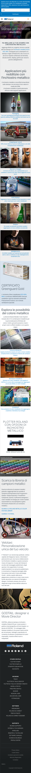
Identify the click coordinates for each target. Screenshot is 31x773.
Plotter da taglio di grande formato (15, 684)
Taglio (15, 679)
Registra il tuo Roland (15, 733)
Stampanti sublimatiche (15, 666)
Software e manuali (15, 735)
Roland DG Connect (15, 711)
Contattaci (15, 760)
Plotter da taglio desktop (15, 681)
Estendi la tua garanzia (15, 728)
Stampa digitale (15, 659)
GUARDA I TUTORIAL (8, 514)
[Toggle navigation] (2, 19)
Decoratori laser (15, 696)
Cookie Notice (15, 752)
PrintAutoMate (15, 713)
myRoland (15, 730)
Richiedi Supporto (15, 726)
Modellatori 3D (15, 686)
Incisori (15, 691)
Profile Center (15, 740)
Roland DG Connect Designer (15, 716)
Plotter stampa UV (15, 664)
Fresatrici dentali (15, 689)
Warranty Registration (15, 757)
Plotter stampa (15, 662)
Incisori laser (15, 693)
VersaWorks (15, 708)
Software (15, 706)
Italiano (3, 764)
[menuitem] (28, 19)
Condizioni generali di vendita (15, 755)
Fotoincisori (15, 698)
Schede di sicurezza (15, 738)
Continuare (15, 14)
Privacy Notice (15, 750)
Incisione (15, 676)
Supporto (15, 723)
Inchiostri (15, 669)
